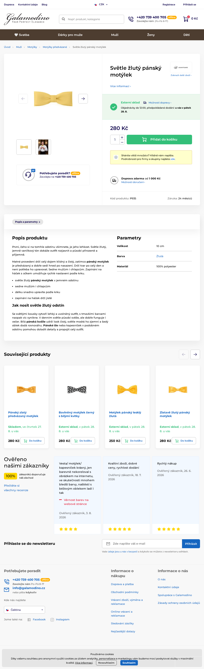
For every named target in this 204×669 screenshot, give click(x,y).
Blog (44, 4)
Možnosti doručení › (133, 182)
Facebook (39, 619)
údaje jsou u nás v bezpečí (122, 551)
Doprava (9, 4)
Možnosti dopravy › (160, 102)
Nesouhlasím (106, 662)
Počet (115, 139)
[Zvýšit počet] (122, 137)
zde (173, 158)
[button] (83, 98)
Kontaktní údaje (28, 4)
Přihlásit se (189, 4)
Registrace (169, 4)
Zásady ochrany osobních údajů (179, 602)
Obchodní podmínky (124, 592)
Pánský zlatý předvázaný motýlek (23, 414)
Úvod (7, 46)
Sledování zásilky (122, 623)
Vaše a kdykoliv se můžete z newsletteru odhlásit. (145, 551)
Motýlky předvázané (55, 46)
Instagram (63, 619)
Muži (19, 46)
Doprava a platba (122, 584)
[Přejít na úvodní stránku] (27, 19)
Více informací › (120, 86)
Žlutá (159, 256)
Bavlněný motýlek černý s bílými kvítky (76, 414)
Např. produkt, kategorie (84, 19)
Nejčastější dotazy (123, 631)
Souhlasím (129, 662)
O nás (162, 579)
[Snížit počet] (122, 142)
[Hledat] (63, 19)
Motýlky (32, 46)
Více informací (83, 662)
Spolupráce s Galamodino (175, 595)
